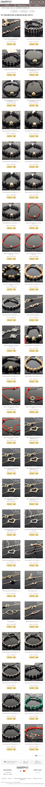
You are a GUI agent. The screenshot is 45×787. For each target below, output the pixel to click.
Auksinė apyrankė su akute (33, 621)
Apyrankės (13, 7)
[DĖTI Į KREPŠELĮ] (14, 44)
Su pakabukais (14, 11)
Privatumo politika (37, 778)
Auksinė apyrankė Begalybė (33, 315)
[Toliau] (43, 755)
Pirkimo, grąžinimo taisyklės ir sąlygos (22, 778)
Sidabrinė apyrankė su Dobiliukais (11, 346)
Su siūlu (32, 11)
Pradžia (3, 7)
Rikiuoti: (22, 5)
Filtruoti (7, 5)
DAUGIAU (9, 44)
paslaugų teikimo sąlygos (39, 783)
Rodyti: (37, 5)
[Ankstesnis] (33, 755)
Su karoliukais (24, 11)
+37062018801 (9, 772)
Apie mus (10, 778)
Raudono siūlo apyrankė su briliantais (34, 407)
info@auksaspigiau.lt (9, 774)
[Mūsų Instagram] (39, 773)
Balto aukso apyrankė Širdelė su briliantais (34, 530)
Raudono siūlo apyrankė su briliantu (33, 223)
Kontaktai (22, 779)
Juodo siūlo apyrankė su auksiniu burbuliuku (34, 70)
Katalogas (8, 7)
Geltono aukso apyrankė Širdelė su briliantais (33, 438)
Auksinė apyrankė (34, 590)
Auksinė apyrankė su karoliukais (34, 39)
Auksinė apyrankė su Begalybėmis (11, 39)
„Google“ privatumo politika (28, 783)
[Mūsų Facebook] (36, 773)
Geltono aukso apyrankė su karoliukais (11, 285)
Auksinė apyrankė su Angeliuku (33, 744)
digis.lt (19, 782)
